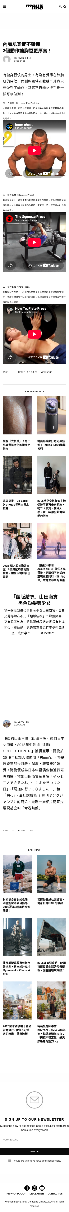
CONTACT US (55, 1193)
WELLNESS (46, 372)
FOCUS (21, 830)
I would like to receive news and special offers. (37, 1161)
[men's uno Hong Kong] (34, 7)
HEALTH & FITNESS (27, 372)
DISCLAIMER (37, 1193)
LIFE (31, 830)
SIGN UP (34, 1151)
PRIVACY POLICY (16, 1193)
